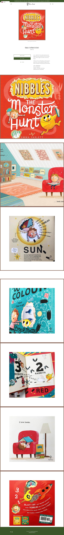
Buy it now (22, 58)
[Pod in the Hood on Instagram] (12, 531)
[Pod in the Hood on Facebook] (10, 531)
